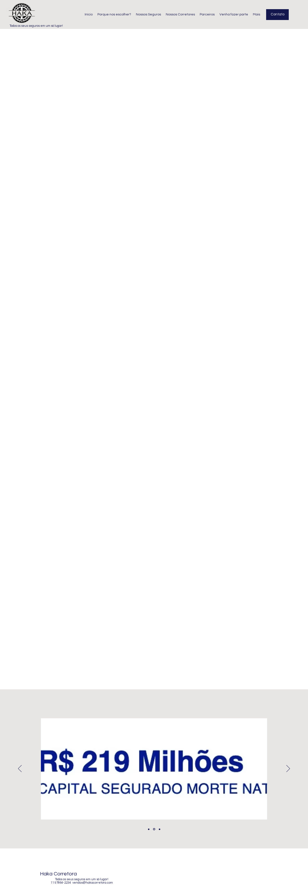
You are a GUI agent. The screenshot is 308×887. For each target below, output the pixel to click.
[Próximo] (288, 769)
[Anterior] (20, 769)
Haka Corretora (58, 874)
